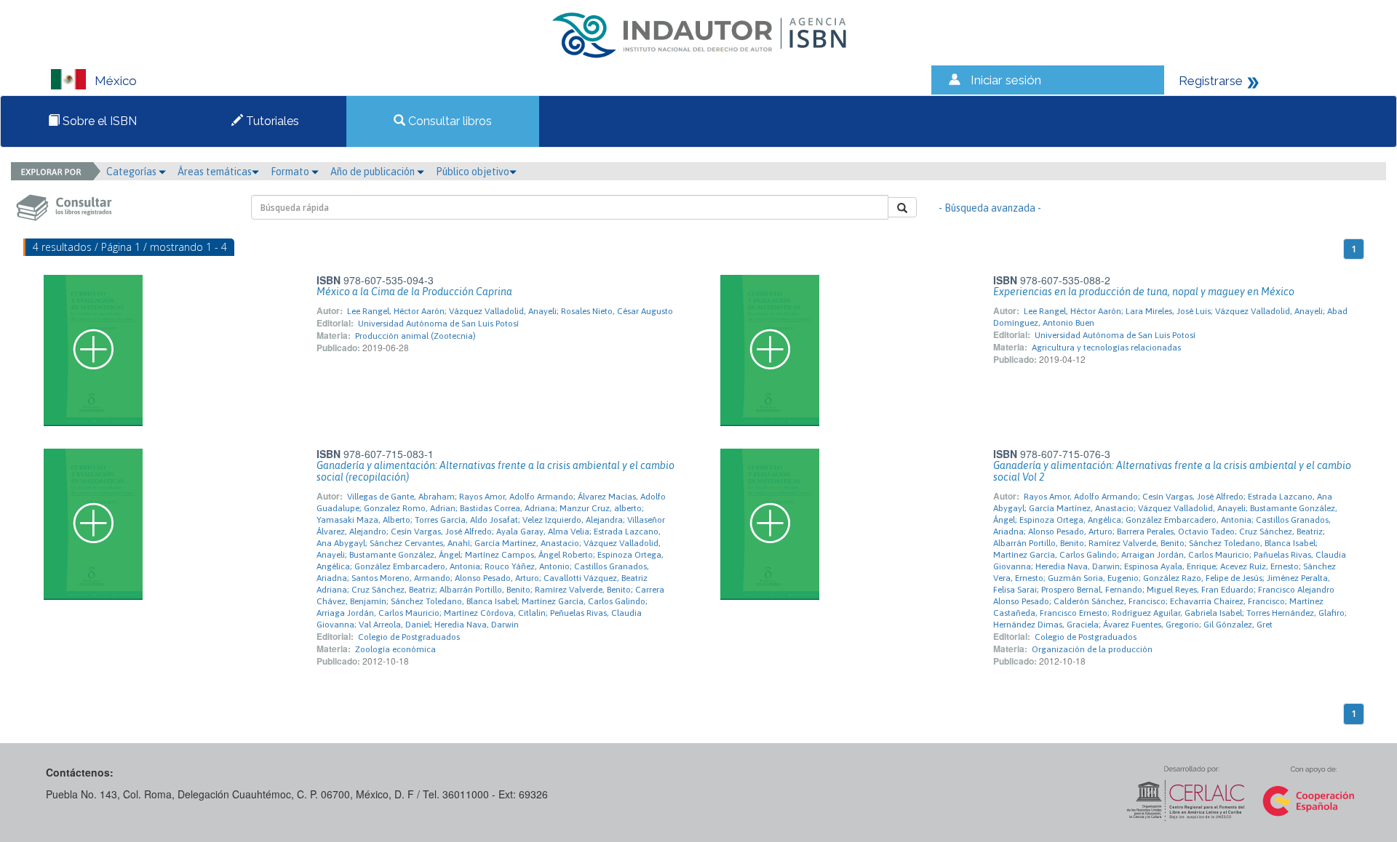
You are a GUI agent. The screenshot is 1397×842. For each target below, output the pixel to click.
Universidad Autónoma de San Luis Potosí (438, 323)
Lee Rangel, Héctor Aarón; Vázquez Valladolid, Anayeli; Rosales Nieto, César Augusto (510, 311)
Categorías (132, 171)
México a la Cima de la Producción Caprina (414, 291)
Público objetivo (472, 171)
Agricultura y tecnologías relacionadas (1106, 347)
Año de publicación (373, 171)
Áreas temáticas (215, 171)
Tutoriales (271, 121)
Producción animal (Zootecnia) (415, 336)
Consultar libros (448, 121)
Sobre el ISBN (98, 121)
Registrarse (1211, 80)
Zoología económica (395, 649)
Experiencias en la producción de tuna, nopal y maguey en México (1143, 291)
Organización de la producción (1092, 649)
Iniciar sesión (1006, 80)
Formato (291, 171)
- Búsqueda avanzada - (990, 208)
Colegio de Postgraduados (409, 637)
